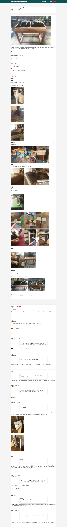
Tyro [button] (13, 328)
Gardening (19, 295)
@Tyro (21, 359)
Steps (18, 13)
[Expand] (33, 346)
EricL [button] (14, 306)
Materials (12, 13)
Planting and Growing (39, 295)
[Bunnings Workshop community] (35, 1)
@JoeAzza (14, 309)
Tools (15, 13)
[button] (12, 10)
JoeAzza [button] (14, 9)
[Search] (13, 1)
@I (14, 485)
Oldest (14, 303)
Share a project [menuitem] (50, 1)
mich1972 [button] (14, 320)
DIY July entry (33, 295)
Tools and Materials (14, 295)
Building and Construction (26, 295)
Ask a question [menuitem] (44, 1)
